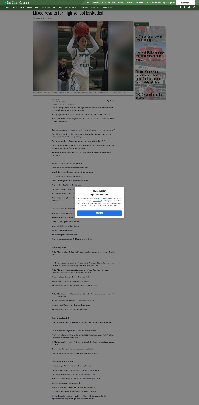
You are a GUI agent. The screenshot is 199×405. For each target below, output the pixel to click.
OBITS (22, 7)
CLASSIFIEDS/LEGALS (71, 7)
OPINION (29, 7)
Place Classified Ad (118, 2)
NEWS (7, 7)
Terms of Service (101, 198)
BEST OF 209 (84, 7)
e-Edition (130, 2)
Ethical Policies (155, 2)
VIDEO (37, 7)
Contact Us (139, 2)
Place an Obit (105, 2)
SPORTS (14, 7)
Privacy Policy (97, 201)
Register (171, 2)
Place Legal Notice (92, 2)
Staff (146, 2)
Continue (99, 213)
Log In (165, 2)
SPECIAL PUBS (46, 7)
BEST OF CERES (57, 7)
